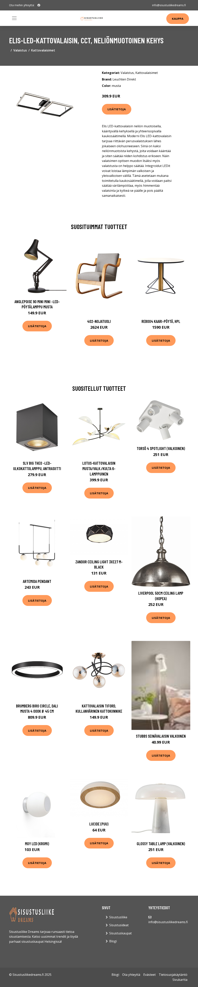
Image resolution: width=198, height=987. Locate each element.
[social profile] (39, 5)
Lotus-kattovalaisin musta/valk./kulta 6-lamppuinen (98, 468)
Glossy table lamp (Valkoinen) (161, 843)
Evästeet (149, 974)
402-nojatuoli (99, 321)
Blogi (113, 941)
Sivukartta (179, 980)
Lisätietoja (117, 109)
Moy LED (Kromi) (37, 843)
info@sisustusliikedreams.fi (169, 5)
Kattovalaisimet (43, 50)
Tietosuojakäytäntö (173, 974)
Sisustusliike (118, 917)
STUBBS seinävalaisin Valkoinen (161, 736)
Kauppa (177, 19)
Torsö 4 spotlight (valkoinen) (161, 448)
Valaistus (20, 50)
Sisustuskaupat (120, 933)
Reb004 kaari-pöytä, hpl (161, 321)
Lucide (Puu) (98, 823)
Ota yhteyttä (131, 974)
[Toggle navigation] (14, 18)
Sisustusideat (119, 925)
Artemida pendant (37, 581)
